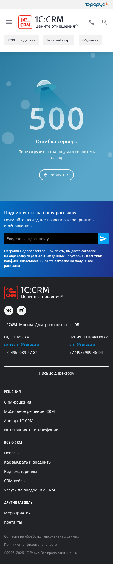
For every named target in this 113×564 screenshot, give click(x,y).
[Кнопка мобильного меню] (9, 22)
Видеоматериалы (20, 471)
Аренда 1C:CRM (18, 420)
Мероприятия (17, 512)
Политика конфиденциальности (30, 544)
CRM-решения (17, 402)
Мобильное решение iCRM (29, 411)
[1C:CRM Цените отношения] (48, 22)
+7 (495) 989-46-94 (86, 352)
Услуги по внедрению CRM (29, 490)
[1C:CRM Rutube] (21, 310)
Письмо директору (56, 373)
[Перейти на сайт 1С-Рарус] (97, 4)
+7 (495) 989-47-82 (21, 352)
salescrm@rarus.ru (21, 344)
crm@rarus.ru (82, 344)
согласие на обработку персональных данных (50, 253)
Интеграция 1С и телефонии (31, 429)
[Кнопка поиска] (104, 22)
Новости (12, 452)
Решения (12, 391)
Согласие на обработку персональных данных (41, 536)
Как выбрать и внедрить (27, 462)
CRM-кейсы (15, 480)
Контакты (13, 522)
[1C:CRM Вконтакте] (8, 310)
